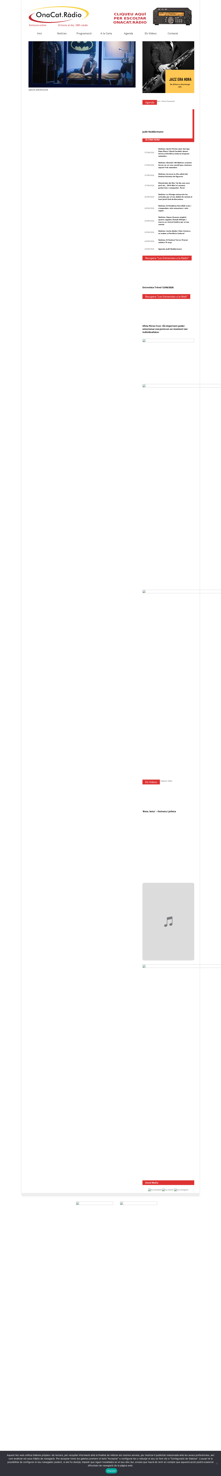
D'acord (111, 1470)
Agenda (128, 33)
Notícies (62, 33)
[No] (216, 1463)
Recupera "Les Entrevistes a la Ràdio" (167, 258)
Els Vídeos (151, 33)
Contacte (173, 33)
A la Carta (106, 33)
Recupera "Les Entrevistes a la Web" (166, 296)
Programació (84, 33)
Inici (39, 33)
